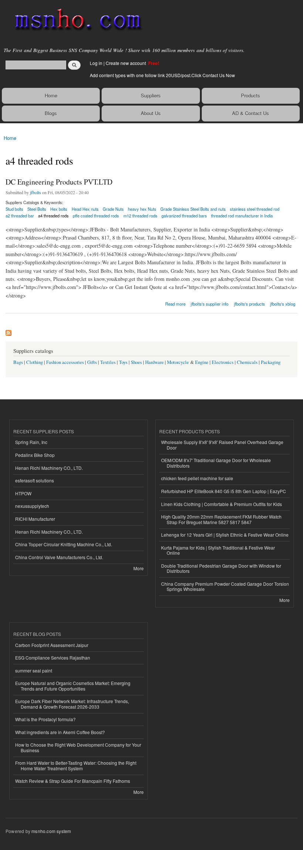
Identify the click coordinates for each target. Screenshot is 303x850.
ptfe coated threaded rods (96, 215)
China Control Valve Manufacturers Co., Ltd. (59, 557)
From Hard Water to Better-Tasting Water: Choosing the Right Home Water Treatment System (75, 765)
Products (250, 95)
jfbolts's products (249, 304)
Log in (96, 63)
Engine (201, 362)
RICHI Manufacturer (35, 519)
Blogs (51, 113)
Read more (175, 303)
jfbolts (35, 192)
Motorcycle (178, 362)
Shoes (136, 362)
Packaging (270, 362)
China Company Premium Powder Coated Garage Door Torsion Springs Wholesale (225, 586)
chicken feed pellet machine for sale (197, 478)
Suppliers (151, 95)
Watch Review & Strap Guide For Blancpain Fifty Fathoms (72, 781)
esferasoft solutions (34, 480)
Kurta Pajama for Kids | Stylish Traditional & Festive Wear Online (218, 550)
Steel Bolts (36, 209)
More (138, 568)
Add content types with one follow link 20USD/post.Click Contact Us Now (162, 75)
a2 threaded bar (20, 215)
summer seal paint (33, 670)
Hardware (154, 362)
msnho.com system (51, 831)
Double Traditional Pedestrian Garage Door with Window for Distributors (221, 568)
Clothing (34, 362)
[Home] (75, 20)
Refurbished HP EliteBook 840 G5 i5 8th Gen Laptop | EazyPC (223, 491)
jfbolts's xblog (282, 304)
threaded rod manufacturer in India (242, 215)
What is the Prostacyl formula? (45, 719)
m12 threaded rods (140, 215)
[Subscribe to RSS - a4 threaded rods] (8, 331)
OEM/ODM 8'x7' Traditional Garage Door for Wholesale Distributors (216, 462)
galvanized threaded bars (184, 215)
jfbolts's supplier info (209, 304)
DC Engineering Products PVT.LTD (59, 182)
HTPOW (23, 493)
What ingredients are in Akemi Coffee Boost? (60, 732)
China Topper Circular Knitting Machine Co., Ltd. (63, 544)
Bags (18, 362)
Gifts (92, 362)
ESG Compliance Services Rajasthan (52, 657)
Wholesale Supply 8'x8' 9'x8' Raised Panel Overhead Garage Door (222, 444)
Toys (123, 362)
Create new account (126, 63)
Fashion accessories (65, 362)
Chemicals (248, 362)
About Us (151, 113)
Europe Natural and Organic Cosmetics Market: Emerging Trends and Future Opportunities (72, 685)
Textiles (108, 362)
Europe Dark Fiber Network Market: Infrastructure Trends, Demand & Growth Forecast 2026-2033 (72, 703)
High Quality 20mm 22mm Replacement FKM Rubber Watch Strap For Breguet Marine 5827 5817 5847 (221, 519)
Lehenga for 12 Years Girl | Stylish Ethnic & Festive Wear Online (225, 534)
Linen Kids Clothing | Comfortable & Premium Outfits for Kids (221, 504)
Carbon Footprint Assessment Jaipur (51, 645)
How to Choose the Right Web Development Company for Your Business (78, 747)
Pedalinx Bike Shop (35, 455)
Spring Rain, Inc (31, 442)
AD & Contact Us (250, 113)
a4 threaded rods (53, 215)
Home (51, 95)
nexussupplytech (32, 506)
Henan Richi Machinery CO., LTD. (49, 468)
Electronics (223, 362)
